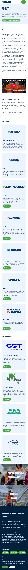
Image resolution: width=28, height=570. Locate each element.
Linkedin (6, 552)
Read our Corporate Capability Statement (11, 20)
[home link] (6, 2)
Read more (7, 206)
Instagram (14, 552)
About (14, 2)
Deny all (12, 567)
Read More (7, 367)
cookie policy (21, 563)
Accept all (5, 567)
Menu (24, 2)
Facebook (23, 552)
